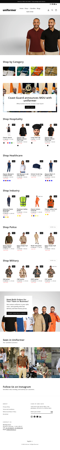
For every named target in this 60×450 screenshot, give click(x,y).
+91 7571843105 (9, 428)
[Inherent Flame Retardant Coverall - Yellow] (6, 217)
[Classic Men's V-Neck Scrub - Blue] (45, 180)
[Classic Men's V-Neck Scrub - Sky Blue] (51, 180)
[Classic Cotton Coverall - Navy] (33, 216)
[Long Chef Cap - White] (33, 143)
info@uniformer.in (11, 429)
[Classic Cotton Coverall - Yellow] (35, 216)
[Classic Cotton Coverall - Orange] (31, 216)
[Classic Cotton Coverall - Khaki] (37, 216)
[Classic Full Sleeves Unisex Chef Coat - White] (20, 145)
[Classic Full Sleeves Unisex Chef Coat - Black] (18, 145)
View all (53, 227)
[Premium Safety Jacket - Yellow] (18, 216)
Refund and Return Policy (9, 411)
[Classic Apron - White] (6, 143)
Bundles (33, 8)
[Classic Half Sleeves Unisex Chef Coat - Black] (47, 145)
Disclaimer (5, 414)
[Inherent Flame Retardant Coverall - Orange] (8, 217)
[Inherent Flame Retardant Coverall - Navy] (4, 217)
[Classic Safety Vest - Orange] (47, 214)
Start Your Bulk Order (17, 313)
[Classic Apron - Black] (4, 143)
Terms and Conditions (8, 409)
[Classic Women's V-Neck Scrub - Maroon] (6, 180)
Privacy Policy (6, 407)
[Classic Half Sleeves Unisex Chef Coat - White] (45, 145)
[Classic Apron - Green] (12, 143)
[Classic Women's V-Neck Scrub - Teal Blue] (8, 180)
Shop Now (8, 50)
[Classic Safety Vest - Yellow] (45, 214)
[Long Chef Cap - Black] (31, 143)
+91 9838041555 (18, 428)
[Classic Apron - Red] (8, 143)
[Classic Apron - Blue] (10, 143)
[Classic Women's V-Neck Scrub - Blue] (4, 180)
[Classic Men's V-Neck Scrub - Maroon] (47, 180)
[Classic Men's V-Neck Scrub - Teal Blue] (49, 180)
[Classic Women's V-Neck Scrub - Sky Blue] (10, 180)
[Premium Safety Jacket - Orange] (20, 216)
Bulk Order (30, 12)
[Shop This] (30, 97)
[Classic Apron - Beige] (13, 143)
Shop (26, 8)
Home (21, 8)
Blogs (38, 8)
